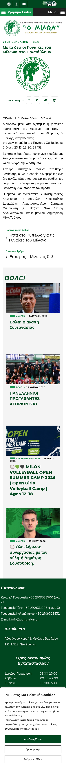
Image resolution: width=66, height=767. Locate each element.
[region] (33, 727)
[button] (16, 12)
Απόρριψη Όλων (33, 759)
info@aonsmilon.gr (25, 619)
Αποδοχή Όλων (33, 739)
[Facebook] (9, 4)
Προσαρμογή (33, 749)
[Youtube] (24, 4)
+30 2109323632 (48, 613)
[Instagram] (16, 4)
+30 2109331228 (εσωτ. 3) (42, 607)
